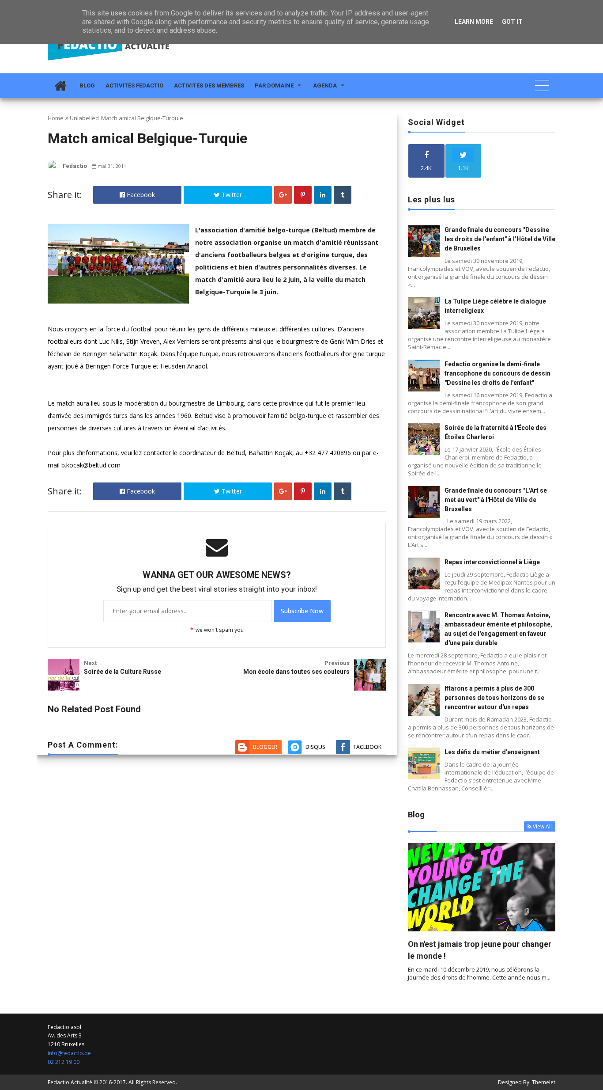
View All (542, 826)
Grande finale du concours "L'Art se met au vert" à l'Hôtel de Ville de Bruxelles (496, 500)
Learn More (474, 21)
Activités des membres (209, 85)
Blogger (265, 747)
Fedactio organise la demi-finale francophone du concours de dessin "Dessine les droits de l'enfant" (497, 373)
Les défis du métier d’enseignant (492, 752)
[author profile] (54, 170)
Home (56, 118)
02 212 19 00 (63, 1062)
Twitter (231, 194)
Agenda (325, 85)
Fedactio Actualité (70, 1082)
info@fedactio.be (69, 1053)
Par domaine (274, 85)
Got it (512, 21)
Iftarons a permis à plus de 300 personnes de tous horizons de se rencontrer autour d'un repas (494, 697)
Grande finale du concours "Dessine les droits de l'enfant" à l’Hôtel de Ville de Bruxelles (500, 239)
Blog (87, 85)
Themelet (543, 1082)
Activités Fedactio (134, 85)
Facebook (140, 194)
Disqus (315, 747)
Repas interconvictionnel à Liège (492, 562)
